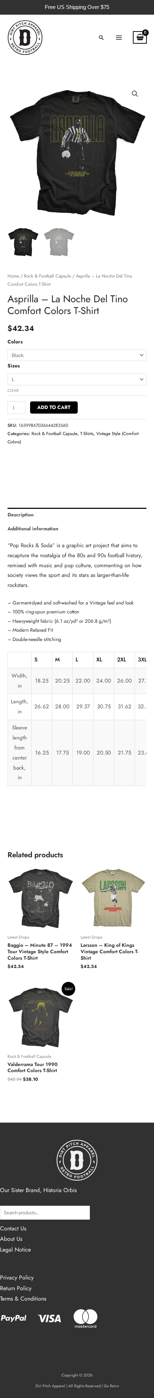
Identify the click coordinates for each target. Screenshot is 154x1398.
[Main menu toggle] (119, 37)
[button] (101, 37)
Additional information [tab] (33, 528)
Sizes (14, 365)
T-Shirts (86, 433)
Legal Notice (15, 1249)
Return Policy (16, 1288)
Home (13, 276)
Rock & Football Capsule (47, 276)
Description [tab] (21, 514)
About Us (11, 1239)
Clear (13, 390)
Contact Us (13, 1228)
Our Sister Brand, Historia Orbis (38, 1190)
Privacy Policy (17, 1277)
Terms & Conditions (23, 1299)
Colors (15, 341)
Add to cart (54, 407)
